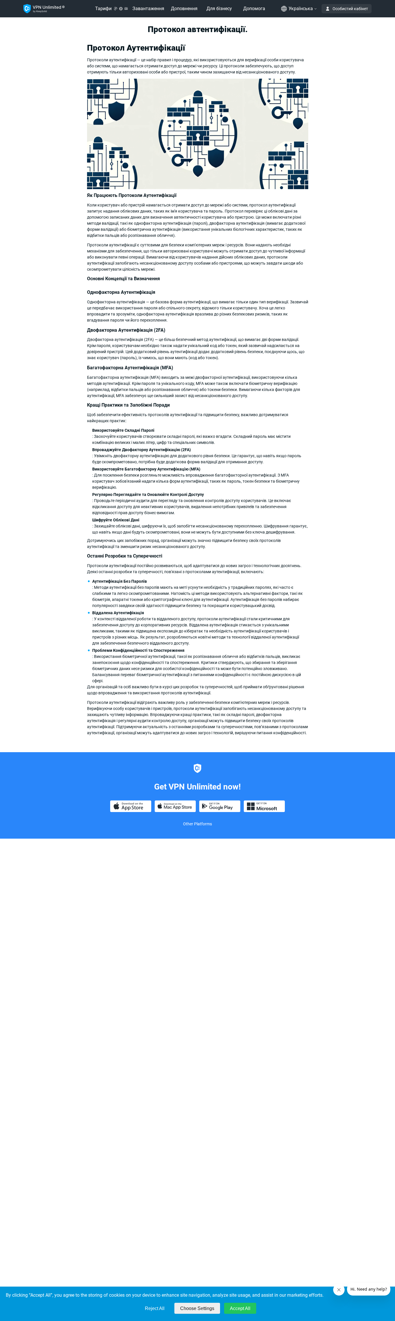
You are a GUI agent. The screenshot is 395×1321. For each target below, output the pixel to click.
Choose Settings (197, 1308)
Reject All (155, 1308)
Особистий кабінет (350, 8)
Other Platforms (197, 824)
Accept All (240, 1308)
